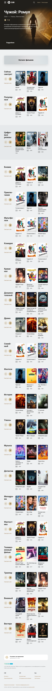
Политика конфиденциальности (22, 684)
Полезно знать (38, 676)
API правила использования (25, 678)
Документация (22, 676)
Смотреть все (7, 83)
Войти (38, 2)
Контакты (6, 676)
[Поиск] (34, 2)
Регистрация (45, 2)
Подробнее (10, 43)
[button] (10, 79)
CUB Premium (37, 678)
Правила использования (9, 684)
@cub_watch (31, 687)
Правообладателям (8, 678)
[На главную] (11, 2)
